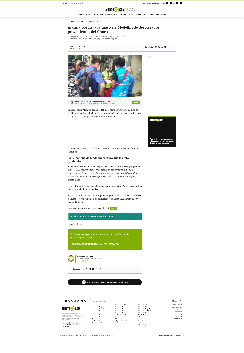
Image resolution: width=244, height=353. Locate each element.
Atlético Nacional (97, 321)
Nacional (151, 14)
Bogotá (88, 14)
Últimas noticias (75, 3)
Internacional (96, 317)
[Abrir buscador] (82, 3)
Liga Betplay (141, 321)
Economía (131, 14)
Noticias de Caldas (97, 311)
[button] (64, 3)
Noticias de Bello (120, 309)
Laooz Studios (179, 335)
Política (115, 14)
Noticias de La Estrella (144, 311)
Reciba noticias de (107, 282)
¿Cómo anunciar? (177, 307)
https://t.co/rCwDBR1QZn (82, 237)
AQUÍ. (113, 208)
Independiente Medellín (122, 321)
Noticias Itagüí (96, 313)
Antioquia (100, 14)
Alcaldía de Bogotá (143, 315)
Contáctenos (178, 318)
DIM (157, 14)
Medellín (81, 14)
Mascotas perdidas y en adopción (102, 325)
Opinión (117, 323)
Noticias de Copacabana (145, 313)
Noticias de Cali (119, 307)
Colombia (108, 14)
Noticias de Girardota (98, 315)
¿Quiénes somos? (177, 304)
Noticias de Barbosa (121, 313)
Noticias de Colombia (144, 307)
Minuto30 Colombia (77, 21)
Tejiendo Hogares (143, 325)
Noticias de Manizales (98, 309)
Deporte (123, 14)
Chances (117, 317)
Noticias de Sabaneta (121, 311)
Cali (94, 14)
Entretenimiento (141, 14)
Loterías (140, 317)
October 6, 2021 (111, 243)
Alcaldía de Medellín (121, 315)
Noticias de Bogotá (98, 307)
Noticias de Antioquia (144, 305)
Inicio (93, 305)
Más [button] (162, 14)
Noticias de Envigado (144, 309)
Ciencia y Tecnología (98, 323)
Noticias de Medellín (92, 21)
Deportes (140, 319)
